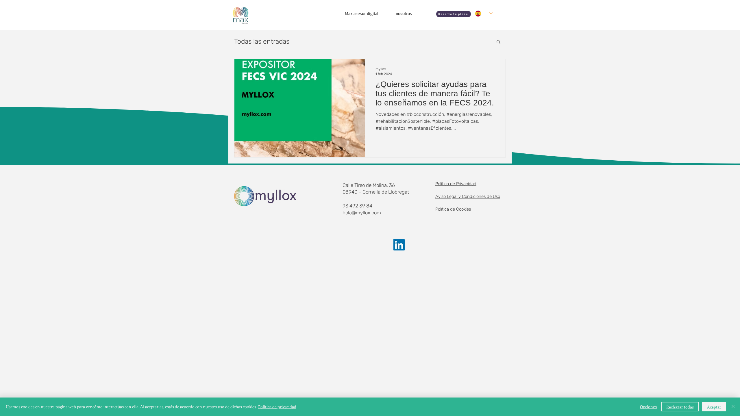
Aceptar (714, 407)
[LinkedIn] (399, 244)
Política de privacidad (277, 406)
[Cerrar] (733, 406)
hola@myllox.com (362, 213)
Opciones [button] (648, 406)
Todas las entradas (261, 41)
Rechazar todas (680, 407)
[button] (498, 42)
